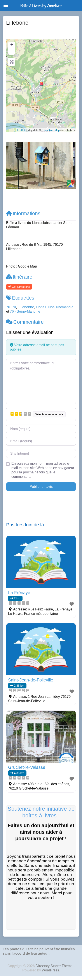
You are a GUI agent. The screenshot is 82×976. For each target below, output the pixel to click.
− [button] (11, 51)
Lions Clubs (45, 307)
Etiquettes (23, 298)
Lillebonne (26, 307)
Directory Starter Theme (54, 966)
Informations (26, 213)
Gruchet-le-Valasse (26, 767)
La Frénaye (19, 592)
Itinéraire (22, 277)
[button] (11, 166)
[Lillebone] (41, 84)
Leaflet (21, 130)
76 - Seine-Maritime (25, 311)
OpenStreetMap (51, 130)
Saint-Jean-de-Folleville (30, 680)
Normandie (64, 307)
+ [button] (11, 44)
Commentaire (28, 322)
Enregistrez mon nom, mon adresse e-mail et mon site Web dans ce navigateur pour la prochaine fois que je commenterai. (42, 470)
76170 (11, 307)
